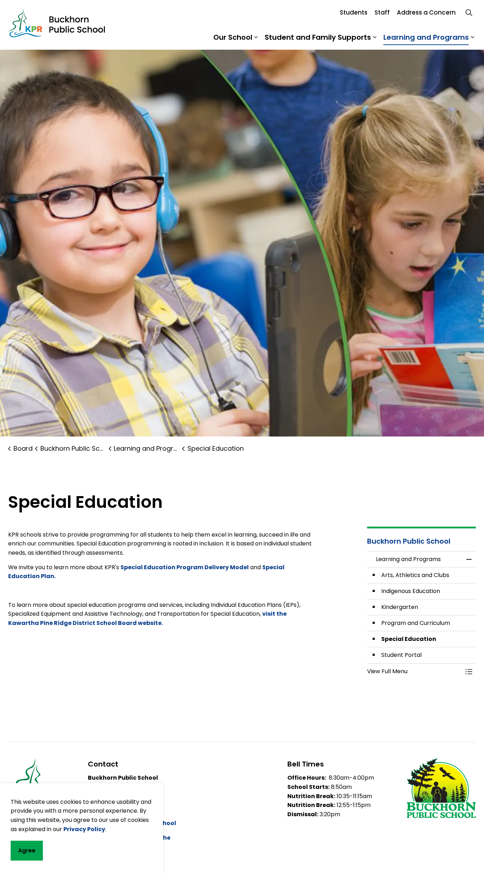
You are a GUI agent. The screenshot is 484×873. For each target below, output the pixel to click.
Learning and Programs (426, 37)
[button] (414, 671)
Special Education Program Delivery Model (184, 567)
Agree (26, 850)
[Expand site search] (469, 12)
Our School (232, 37)
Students (353, 12)
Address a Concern (426, 12)
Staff (382, 12)
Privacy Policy (84, 829)
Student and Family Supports (318, 37)
